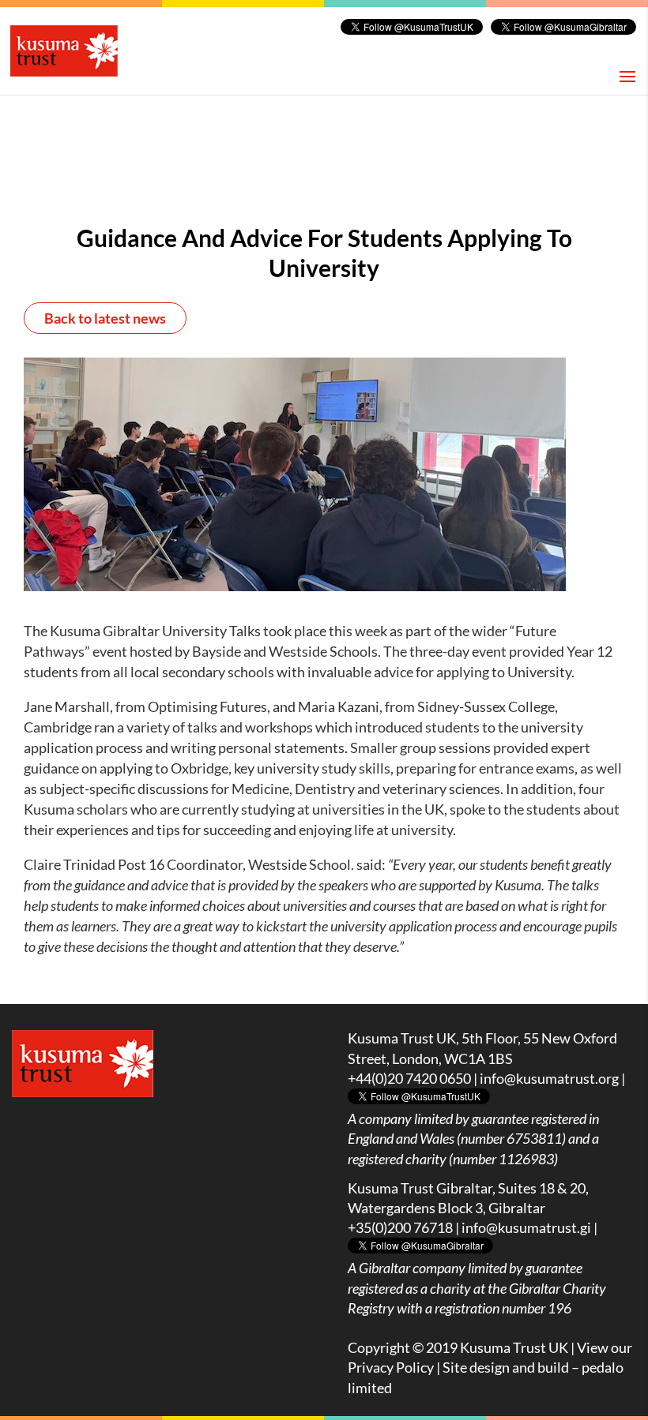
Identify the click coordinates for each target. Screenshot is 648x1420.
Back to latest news (105, 318)
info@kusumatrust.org (549, 1078)
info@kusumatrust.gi (526, 1227)
